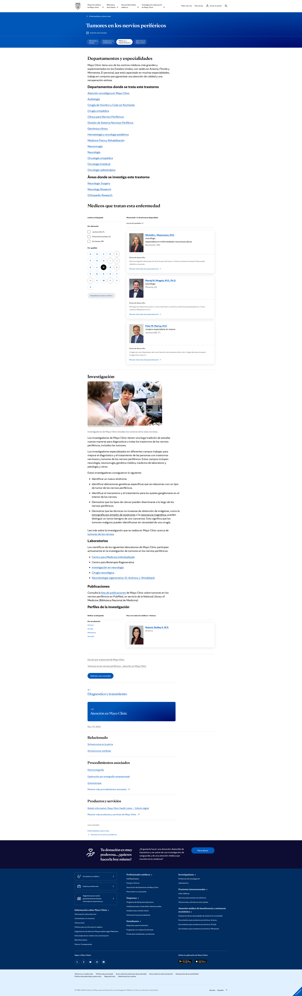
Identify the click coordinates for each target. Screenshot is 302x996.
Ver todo (91, 636)
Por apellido (92, 248)
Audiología (94, 99)
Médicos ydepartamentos (125, 42)
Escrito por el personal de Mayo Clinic (106, 659)
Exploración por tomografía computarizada (109, 776)
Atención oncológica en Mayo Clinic (109, 93)
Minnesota (92, 632)
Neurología (94, 152)
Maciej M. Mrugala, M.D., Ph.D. (160, 280)
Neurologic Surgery (99, 183)
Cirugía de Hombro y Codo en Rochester (111, 105)
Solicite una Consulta (98, 33)
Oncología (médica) (99, 164)
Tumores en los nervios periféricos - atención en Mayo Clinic (117, 666)
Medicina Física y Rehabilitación (106, 140)
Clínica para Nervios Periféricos (106, 116)
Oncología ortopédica (100, 158)
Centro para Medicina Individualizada (113, 557)
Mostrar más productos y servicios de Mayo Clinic (112, 814)
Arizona (91, 625)
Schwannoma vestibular (99, 750)
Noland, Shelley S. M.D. (157, 627)
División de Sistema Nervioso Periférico (110, 122)
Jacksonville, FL (98, 232)
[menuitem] (93, 42)
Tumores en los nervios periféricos (126, 25)
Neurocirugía (95, 146)
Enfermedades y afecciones (100, 16)
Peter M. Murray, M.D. (156, 325)
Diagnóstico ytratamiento (108, 42)
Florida (90, 629)
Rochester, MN (98, 241)
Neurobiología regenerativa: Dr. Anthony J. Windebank (123, 577)
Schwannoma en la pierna (100, 744)
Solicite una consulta (100, 675)
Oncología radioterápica (101, 170)
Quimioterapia (94, 783)
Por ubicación (93, 226)
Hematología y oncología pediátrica (108, 134)
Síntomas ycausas (93, 42)
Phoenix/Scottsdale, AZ (101, 236)
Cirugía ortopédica (98, 111)
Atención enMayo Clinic (140, 42)
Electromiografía (96, 769)
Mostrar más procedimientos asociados (107, 789)
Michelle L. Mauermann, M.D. (159, 235)
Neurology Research (99, 189)
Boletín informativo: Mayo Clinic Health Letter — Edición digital (118, 808)
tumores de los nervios (101, 534)
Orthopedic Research (100, 195)
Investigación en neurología (108, 567)
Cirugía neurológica (103, 572)
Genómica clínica (98, 128)
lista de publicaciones (113, 592)
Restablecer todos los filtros (101, 295)
